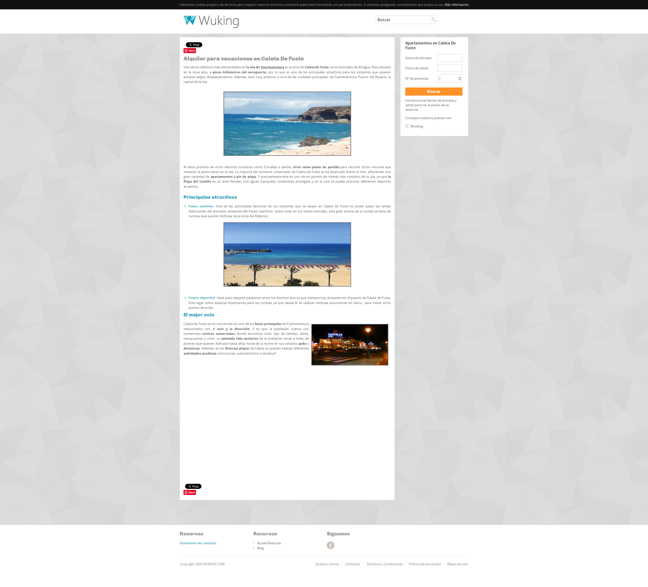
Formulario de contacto (198, 543)
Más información (457, 5)
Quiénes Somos (327, 564)
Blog (260, 548)
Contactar (352, 564)
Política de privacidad (425, 564)
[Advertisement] (287, 389)
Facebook (330, 545)
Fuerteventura (272, 67)
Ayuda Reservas (269, 543)
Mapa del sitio (457, 564)
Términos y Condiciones (384, 564)
